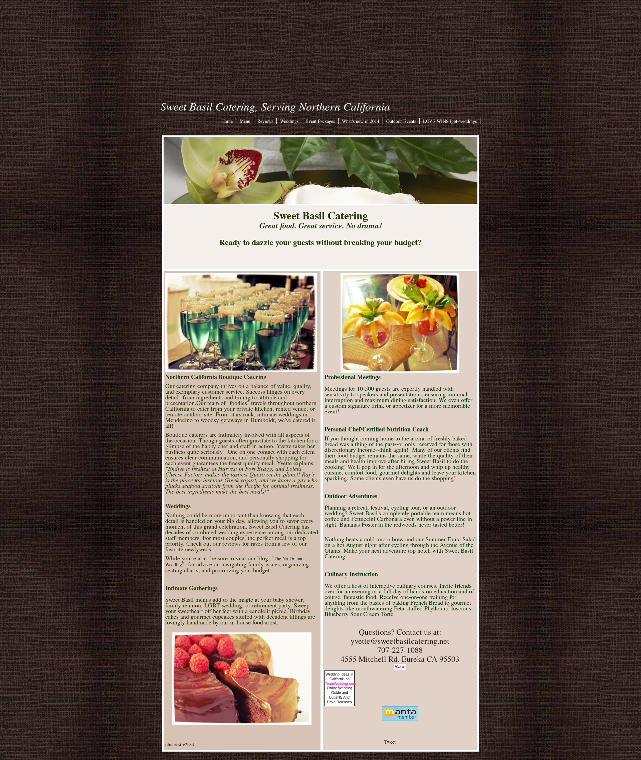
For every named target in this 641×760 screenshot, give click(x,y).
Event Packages (320, 121)
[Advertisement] (320, 46)
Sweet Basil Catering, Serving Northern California (275, 106)
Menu (245, 121)
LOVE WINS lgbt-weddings (450, 121)
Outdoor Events (401, 121)
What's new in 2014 (360, 121)
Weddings (289, 121)
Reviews (265, 121)
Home (227, 121)
